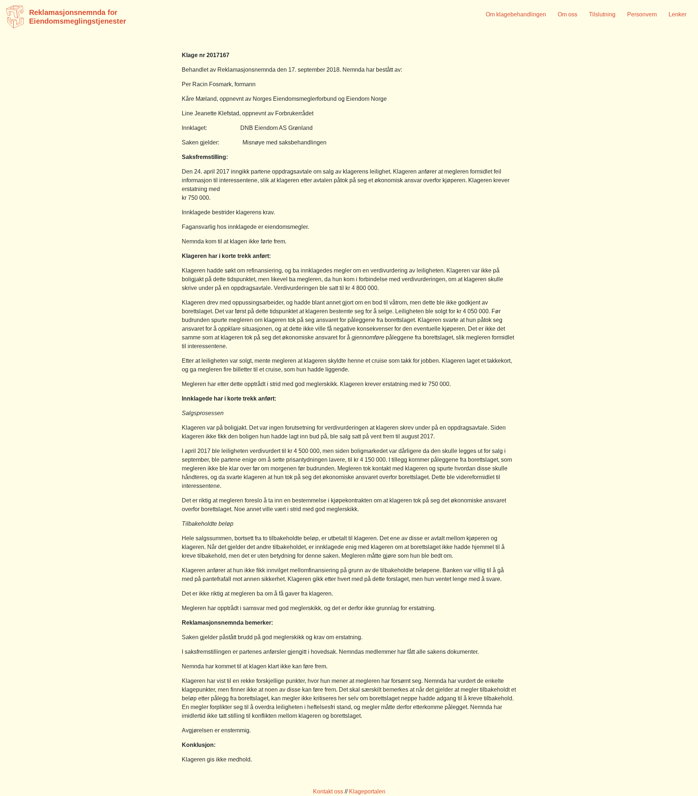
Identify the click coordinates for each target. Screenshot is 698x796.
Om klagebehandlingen (516, 14)
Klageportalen (367, 791)
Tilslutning (602, 14)
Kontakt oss (328, 791)
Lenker (677, 14)
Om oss (567, 14)
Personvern (642, 14)
